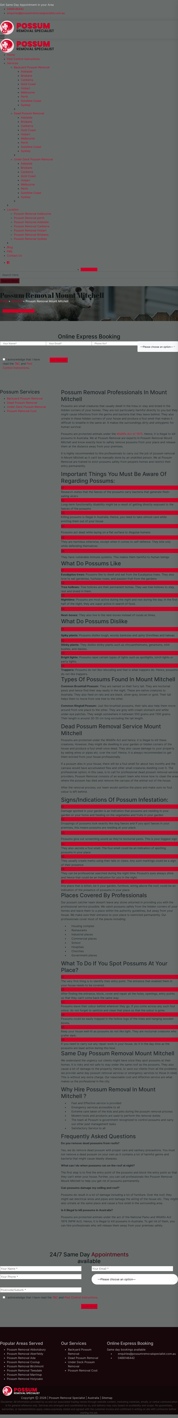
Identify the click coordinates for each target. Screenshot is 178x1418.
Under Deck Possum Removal (33, 159)
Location (12, 209)
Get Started (58, 360)
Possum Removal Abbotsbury (26, 1349)
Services (12, 63)
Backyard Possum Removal (32, 67)
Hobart (25, 88)
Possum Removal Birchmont (25, 1366)
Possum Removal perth (29, 218)
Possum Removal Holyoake (25, 1379)
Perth (24, 96)
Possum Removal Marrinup (24, 1374)
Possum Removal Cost (22, 411)
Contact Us (14, 255)
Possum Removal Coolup (23, 1362)
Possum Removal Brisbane (31, 234)
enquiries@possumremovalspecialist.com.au (36, 13)
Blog (10, 247)
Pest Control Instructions (23, 59)
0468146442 (15, 9)
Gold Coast (28, 84)
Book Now (89, 1306)
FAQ (9, 251)
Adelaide (26, 71)
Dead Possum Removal (29, 113)
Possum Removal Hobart (30, 230)
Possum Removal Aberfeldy (25, 1353)
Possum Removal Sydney (30, 239)
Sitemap (107, 1398)
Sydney (26, 105)
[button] (135, 1277)
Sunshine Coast (31, 100)
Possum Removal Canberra (31, 226)
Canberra (27, 80)
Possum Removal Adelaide (31, 222)
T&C (17, 363)
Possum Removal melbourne (32, 213)
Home (11, 54)
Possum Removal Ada (21, 1358)
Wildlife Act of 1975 (129, 434)
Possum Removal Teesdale (24, 1370)
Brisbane (26, 75)
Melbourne (28, 92)
